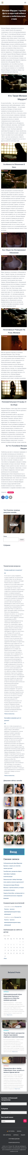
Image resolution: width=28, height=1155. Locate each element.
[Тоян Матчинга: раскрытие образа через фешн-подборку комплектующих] (14, 1023)
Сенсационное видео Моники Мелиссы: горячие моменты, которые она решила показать (14, 887)
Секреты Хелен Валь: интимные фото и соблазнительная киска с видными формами (14, 896)
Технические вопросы (14, 1142)
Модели (23, 1135)
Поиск (5, 536)
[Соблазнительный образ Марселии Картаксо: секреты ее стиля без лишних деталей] (14, 983)
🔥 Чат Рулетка (10, 1131)
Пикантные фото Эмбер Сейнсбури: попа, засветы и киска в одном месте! (14, 1070)
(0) (5, 573)
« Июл (5, 958)
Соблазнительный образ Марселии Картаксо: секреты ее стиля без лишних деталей (13, 866)
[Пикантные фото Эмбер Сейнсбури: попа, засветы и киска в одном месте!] (14, 1060)
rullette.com (5, 1146)
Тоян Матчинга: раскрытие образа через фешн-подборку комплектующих (13, 874)
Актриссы (10, 492)
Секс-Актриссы (7, 1135)
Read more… (10, 1014)
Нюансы (19, 1131)
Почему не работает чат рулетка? (13, 570)
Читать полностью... (9, 713)
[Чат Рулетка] (3, 2)
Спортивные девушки (14, 1138)
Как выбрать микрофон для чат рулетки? (12, 719)
